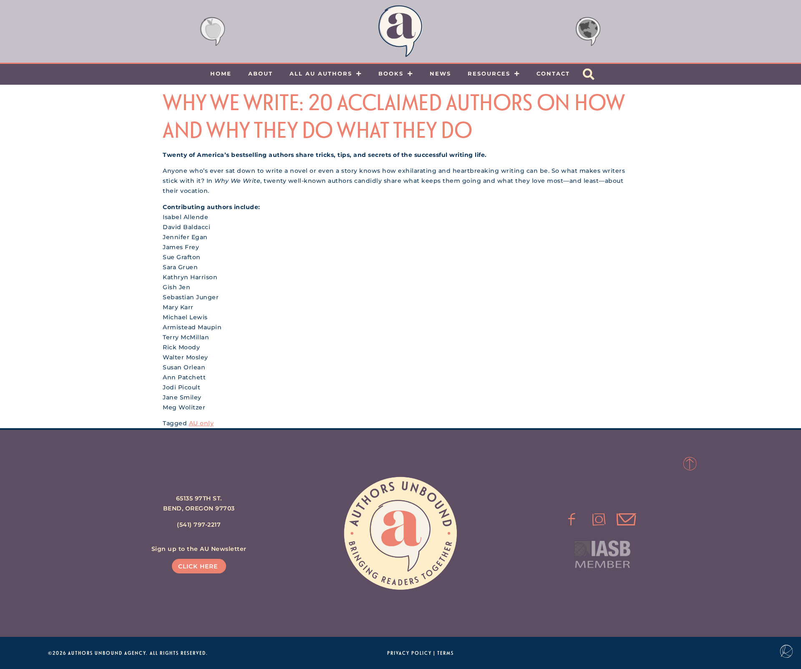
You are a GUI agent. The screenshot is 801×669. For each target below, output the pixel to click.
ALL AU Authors (321, 73)
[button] (588, 74)
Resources (489, 73)
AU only (201, 423)
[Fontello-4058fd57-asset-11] (571, 519)
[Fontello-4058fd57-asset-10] (626, 519)
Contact (553, 73)
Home (221, 73)
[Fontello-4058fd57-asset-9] (599, 519)
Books (390, 73)
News (440, 73)
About (260, 73)
